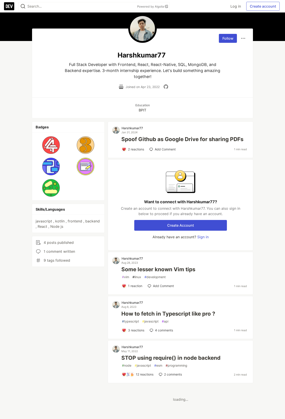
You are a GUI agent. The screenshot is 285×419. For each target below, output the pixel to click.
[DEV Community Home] (9, 6)
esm (158, 365)
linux (136, 277)
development (155, 277)
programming (176, 365)
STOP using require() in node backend (170, 358)
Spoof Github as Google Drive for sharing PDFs (182, 139)
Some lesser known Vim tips (158, 269)
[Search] (22, 6)
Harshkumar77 (132, 128)
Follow (227, 38)
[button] (51, 145)
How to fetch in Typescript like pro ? (168, 313)
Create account (263, 6)
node (126, 365)
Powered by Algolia (151, 6)
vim (125, 277)
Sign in (203, 237)
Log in (235, 6)
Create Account (180, 225)
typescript (130, 321)
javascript (150, 321)
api (165, 321)
